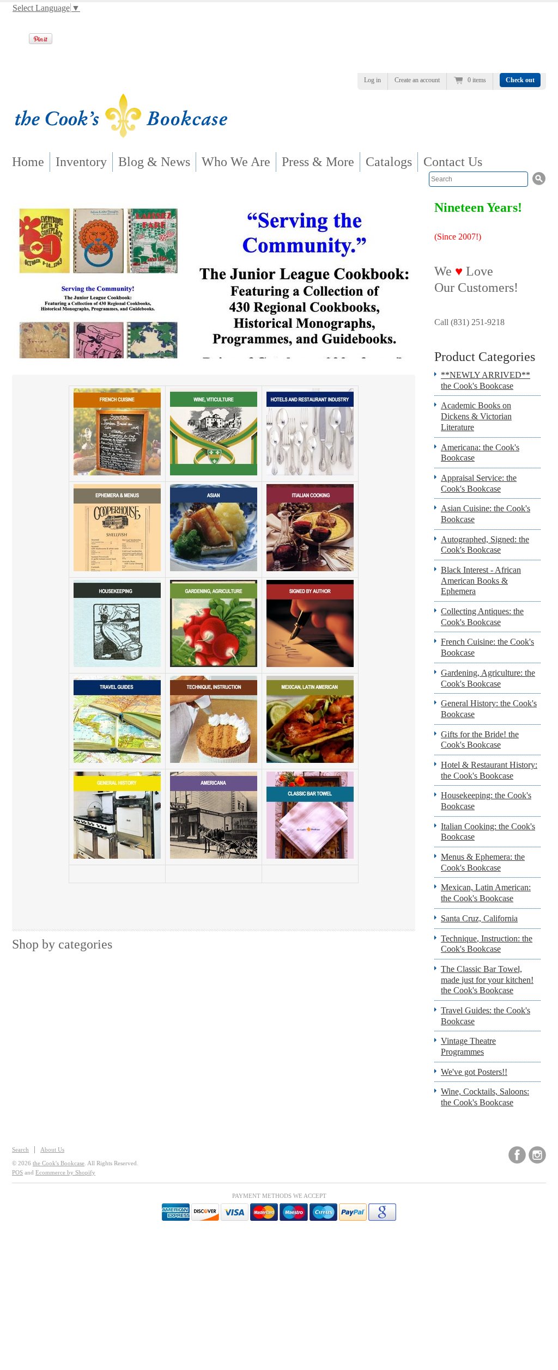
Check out (520, 80)
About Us (52, 1149)
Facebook (517, 1155)
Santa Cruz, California (479, 918)
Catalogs (389, 162)
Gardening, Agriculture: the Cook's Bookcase (488, 678)
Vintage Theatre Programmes (468, 1046)
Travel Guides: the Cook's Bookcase (485, 1016)
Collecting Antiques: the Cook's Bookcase (482, 617)
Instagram (537, 1155)
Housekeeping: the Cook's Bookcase (486, 801)
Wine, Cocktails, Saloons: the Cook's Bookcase (485, 1097)
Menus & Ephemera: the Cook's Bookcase (483, 862)
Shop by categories (62, 944)
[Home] (121, 134)
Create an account (417, 80)
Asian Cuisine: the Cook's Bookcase (485, 514)
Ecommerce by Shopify (65, 1172)
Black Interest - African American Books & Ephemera (481, 580)
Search (20, 1149)
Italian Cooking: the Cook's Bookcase (488, 832)
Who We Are (236, 162)
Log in (372, 80)
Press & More (318, 162)
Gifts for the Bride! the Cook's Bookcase (480, 740)
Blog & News (154, 162)
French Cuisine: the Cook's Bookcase (487, 647)
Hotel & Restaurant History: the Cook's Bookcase (489, 770)
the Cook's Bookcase (58, 1163)
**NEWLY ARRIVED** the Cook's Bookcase (485, 380)
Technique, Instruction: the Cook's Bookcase (486, 944)
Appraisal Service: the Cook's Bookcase (479, 483)
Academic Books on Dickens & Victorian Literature (476, 416)
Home (28, 162)
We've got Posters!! (474, 1072)
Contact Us (452, 162)
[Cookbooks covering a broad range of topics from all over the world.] (117, 855)
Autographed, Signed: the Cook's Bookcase (485, 545)
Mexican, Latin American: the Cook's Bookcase (486, 893)
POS (17, 1172)
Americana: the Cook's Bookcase (480, 453)
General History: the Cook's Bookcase (489, 709)
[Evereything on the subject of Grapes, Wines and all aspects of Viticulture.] (213, 472)
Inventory (81, 162)
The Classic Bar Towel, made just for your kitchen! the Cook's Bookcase (487, 979)
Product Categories (484, 357)
